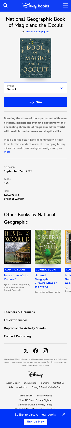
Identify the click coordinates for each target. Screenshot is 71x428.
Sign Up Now (35, 421)
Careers (45, 383)
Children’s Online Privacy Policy (35, 404)
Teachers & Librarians (19, 312)
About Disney (13, 383)
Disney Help (30, 383)
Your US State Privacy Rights (35, 400)
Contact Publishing (17, 336)
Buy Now (35, 102)
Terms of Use (25, 395)
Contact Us (58, 383)
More (7, 151)
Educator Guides (15, 320)
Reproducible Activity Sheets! (25, 328)
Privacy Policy (44, 395)
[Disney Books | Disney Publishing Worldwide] (35, 5)
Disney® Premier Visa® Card (46, 387)
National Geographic (37, 31)
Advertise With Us (18, 387)
